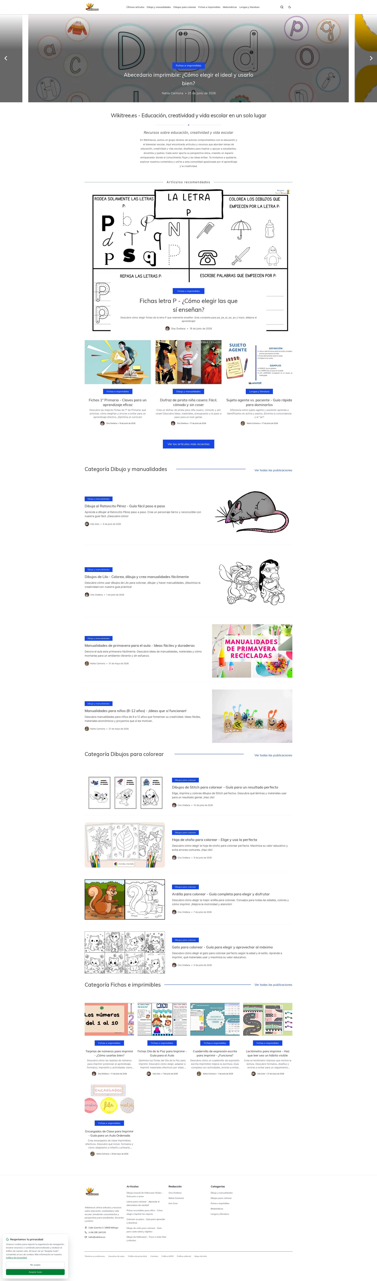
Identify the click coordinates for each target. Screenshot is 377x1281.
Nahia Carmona (176, 1198)
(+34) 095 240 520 (97, 1232)
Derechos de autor (116, 1256)
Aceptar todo (35, 1272)
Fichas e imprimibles (209, 7)
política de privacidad (16, 1257)
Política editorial (184, 1256)
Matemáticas (230, 7)
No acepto (35, 1265)
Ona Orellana (175, 1192)
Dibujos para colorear (184, 7)
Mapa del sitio (201, 1256)
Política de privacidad (137, 1256)
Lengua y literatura (249, 7)
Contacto (154, 1256)
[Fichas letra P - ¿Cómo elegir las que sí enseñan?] (188, 262)
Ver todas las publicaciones (273, 470)
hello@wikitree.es (97, 1237)
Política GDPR (167, 1256)
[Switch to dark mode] (289, 7)
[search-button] (281, 7)
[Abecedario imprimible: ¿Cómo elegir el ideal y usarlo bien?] (188, 58)
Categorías (218, 1186)
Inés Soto (173, 1203)
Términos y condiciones (95, 1256)
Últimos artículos (135, 7)
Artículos (133, 1186)
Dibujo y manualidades (159, 7)
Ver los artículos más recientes (189, 444)
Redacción (175, 1186)
